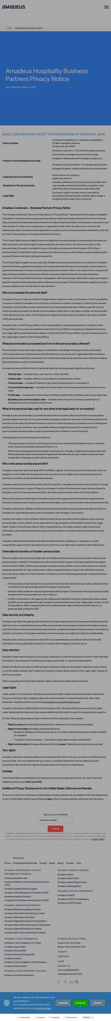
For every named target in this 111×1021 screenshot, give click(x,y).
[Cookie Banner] (55, 1006)
